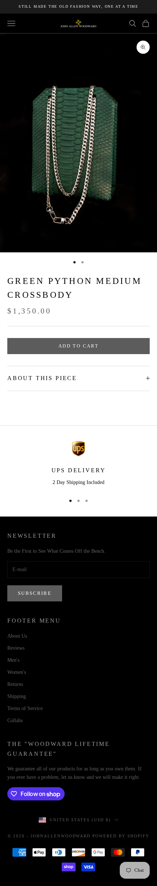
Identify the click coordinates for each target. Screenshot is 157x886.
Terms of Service (25, 708)
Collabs (15, 720)
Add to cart (78, 346)
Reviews (15, 648)
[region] (78, 464)
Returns (15, 684)
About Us (17, 636)
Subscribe (34, 593)
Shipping (16, 696)
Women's (16, 672)
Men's (13, 660)
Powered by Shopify (120, 836)
